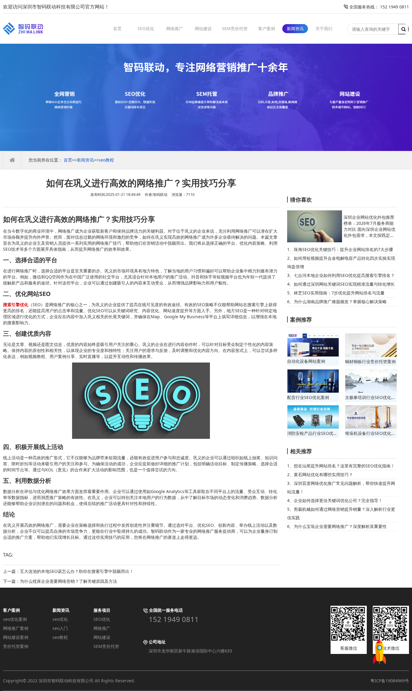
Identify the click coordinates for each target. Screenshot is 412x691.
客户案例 (266, 28)
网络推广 (174, 28)
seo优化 (60, 619)
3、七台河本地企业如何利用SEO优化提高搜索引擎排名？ (341, 275)
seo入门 (60, 628)
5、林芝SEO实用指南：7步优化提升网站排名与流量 (336, 293)
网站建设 (203, 28)
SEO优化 (146, 28)
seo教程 (106, 160)
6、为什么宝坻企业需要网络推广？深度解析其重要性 (337, 526)
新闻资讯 (295, 28)
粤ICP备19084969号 (389, 680)
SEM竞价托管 (235, 28)
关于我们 (323, 28)
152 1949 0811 (174, 619)
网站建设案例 (15, 637)
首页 (117, 28)
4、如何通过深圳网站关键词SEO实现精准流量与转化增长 (341, 284)
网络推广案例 (15, 628)
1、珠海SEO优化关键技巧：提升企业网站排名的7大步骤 (340, 249)
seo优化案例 (15, 619)
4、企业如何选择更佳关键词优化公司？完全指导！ (334, 500)
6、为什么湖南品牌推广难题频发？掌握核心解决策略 (337, 301)
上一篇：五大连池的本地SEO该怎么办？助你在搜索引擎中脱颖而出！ (68, 571)
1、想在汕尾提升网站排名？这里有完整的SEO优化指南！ (341, 466)
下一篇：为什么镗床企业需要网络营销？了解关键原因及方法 (60, 581)
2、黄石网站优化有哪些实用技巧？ (320, 474)
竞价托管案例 (15, 646)
